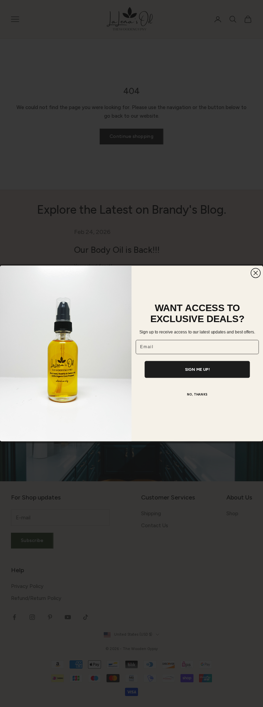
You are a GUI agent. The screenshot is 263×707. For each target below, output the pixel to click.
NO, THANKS (197, 395)
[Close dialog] (256, 273)
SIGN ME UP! (197, 369)
